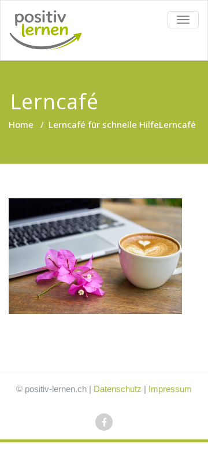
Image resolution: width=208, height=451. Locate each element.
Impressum (170, 389)
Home (21, 124)
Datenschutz (118, 389)
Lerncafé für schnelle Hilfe (104, 124)
